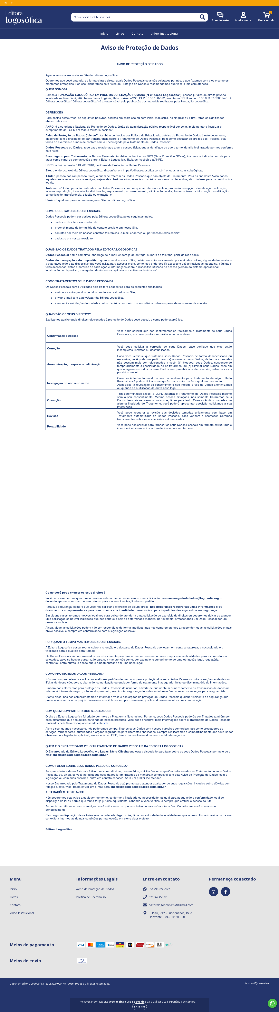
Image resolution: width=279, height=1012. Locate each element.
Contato (138, 33)
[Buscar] (202, 17)
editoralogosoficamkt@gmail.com (171, 905)
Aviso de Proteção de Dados (95, 889)
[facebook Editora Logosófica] (12, 3)
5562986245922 (159, 889)
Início (104, 33)
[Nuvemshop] (256, 984)
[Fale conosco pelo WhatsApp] (272, 1003)
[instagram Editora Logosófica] (6, 3)
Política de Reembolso (91, 897)
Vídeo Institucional (165, 33)
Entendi (139, 1006)
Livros (120, 33)
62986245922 (158, 897)
